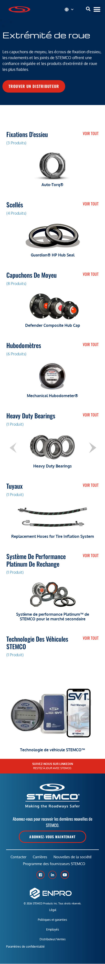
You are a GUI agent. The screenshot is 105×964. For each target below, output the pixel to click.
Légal (52, 910)
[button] (97, 9)
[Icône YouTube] (65, 875)
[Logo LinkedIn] (52, 875)
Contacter (18, 857)
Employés (52, 929)
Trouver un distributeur (34, 86)
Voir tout (91, 133)
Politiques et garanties (52, 920)
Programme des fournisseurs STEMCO (54, 863)
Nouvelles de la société (72, 857)
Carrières (40, 857)
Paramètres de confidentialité (25, 946)
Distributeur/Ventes (53, 939)
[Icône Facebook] (40, 875)
